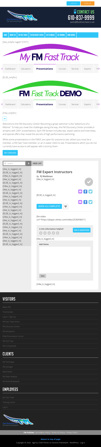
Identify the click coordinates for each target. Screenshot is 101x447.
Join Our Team (8, 397)
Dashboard (10, 68)
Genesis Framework (60, 442)
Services (75, 68)
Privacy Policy (72, 432)
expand (28, 163)
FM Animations (9, 331)
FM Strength (8, 367)
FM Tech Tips (8, 341)
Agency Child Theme (40, 442)
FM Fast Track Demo (11, 321)
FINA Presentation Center (13, 336)
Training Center (9, 402)
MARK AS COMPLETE (49, 206)
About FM (7, 307)
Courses (62, 68)
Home (5, 35)
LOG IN (73, 3)
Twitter (90, 191)
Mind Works (7, 371)
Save (42, 276)
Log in (82, 442)
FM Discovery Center (11, 326)
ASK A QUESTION (81, 230)
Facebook (85, 191)
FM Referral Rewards (11, 381)
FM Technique (8, 362)
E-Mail (80, 191)
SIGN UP (87, 3)
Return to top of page (50, 439)
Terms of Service (58, 432)
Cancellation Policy (42, 432)
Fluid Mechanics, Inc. (22, 17)
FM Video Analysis (10, 376)
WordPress (74, 442)
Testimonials (8, 312)
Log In (5, 407)
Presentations (44, 68)
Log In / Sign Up (9, 317)
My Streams (10, 152)
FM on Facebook (9, 346)
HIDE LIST (37, 163)
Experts (87, 68)
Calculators (26, 68)
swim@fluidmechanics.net (82, 22)
